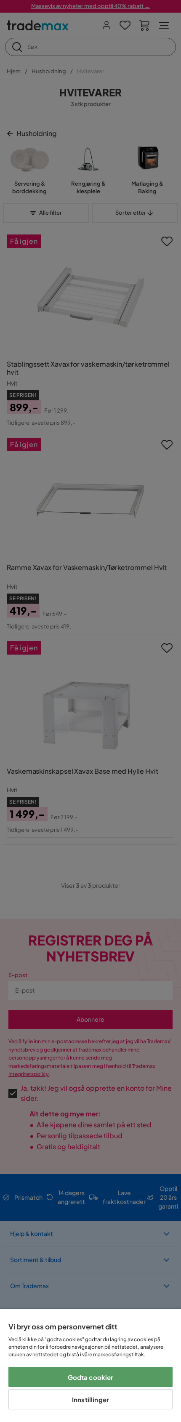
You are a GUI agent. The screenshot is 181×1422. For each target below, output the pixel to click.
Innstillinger (90, 1399)
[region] (90, 1365)
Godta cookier (91, 1377)
